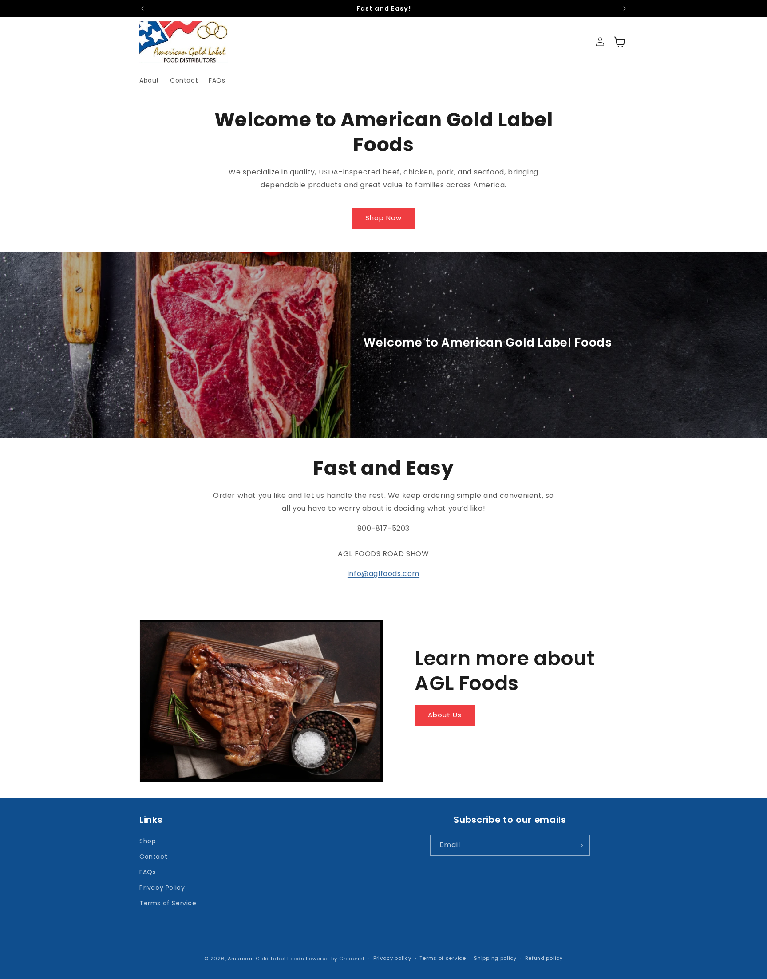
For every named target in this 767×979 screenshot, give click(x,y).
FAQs (147, 872)
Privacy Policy (162, 887)
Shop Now (383, 217)
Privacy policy (392, 958)
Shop (147, 841)
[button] (619, 41)
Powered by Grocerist (335, 958)
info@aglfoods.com (383, 573)
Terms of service (442, 958)
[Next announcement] (624, 8)
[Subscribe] (579, 845)
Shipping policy (495, 958)
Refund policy (544, 958)
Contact (153, 856)
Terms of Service (168, 903)
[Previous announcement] (142, 8)
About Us (445, 714)
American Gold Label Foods (266, 958)
